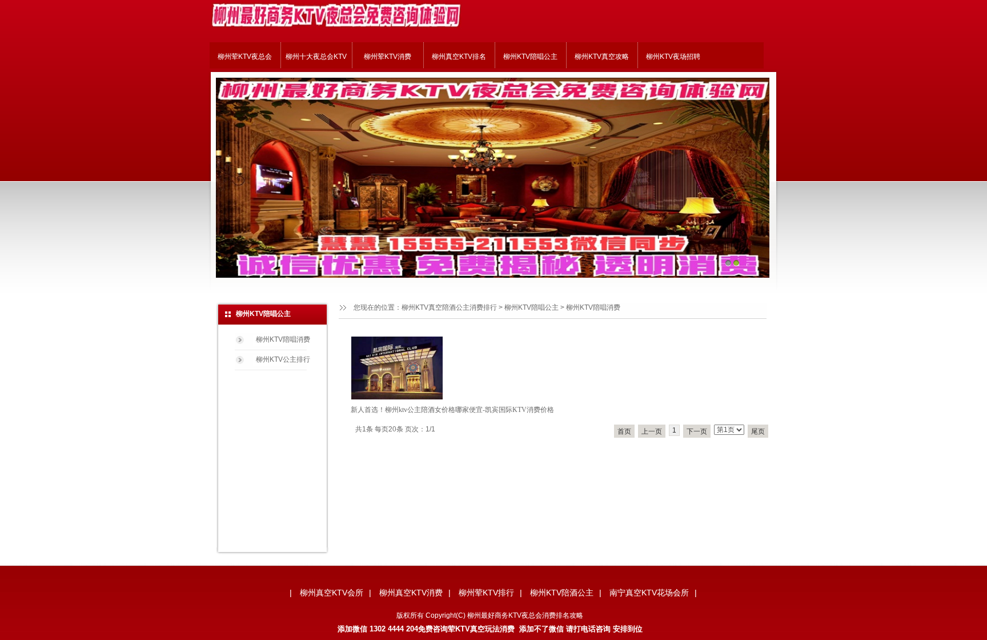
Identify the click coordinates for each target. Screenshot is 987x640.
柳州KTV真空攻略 (602, 57)
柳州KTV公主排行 (283, 359)
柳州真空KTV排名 (459, 57)
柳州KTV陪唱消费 (593, 307)
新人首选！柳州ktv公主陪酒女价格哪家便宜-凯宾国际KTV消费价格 (452, 410)
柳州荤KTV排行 (486, 592)
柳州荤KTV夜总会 (245, 57)
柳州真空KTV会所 (331, 592)
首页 (624, 431)
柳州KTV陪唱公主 (530, 57)
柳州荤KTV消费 (387, 57)
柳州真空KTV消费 (411, 592)
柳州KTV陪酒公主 (561, 592)
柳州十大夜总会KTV (316, 57)
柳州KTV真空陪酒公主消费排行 (449, 307)
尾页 (758, 431)
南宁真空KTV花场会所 (649, 592)
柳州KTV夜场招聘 (673, 57)
